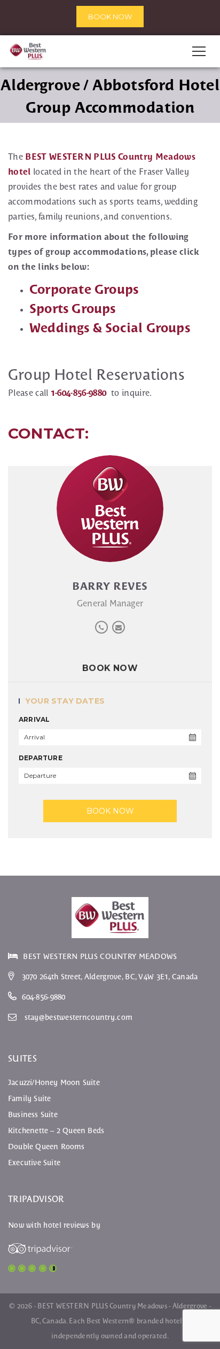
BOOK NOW (110, 16)
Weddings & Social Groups (109, 328)
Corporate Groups (83, 289)
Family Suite (29, 1098)
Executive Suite (34, 1162)
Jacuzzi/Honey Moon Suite (54, 1082)
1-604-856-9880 (78, 393)
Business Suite (33, 1114)
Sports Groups (72, 308)
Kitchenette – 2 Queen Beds (56, 1130)
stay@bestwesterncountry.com (79, 1017)
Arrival (34, 719)
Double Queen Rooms (46, 1146)
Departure (40, 758)
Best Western (108, 1321)
